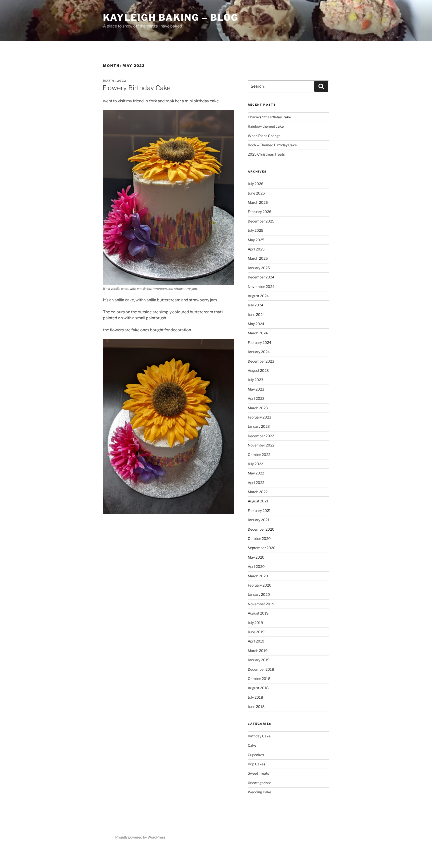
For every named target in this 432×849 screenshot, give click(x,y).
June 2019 (256, 632)
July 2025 (255, 230)
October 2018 (259, 678)
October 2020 (259, 538)
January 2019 (259, 660)
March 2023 (258, 408)
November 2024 (261, 286)
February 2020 (260, 585)
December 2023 (261, 361)
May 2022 (256, 473)
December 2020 (261, 529)
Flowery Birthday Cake (136, 88)
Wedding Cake (259, 792)
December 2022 (261, 436)
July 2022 (255, 464)
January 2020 (259, 594)
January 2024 (259, 352)
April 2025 (256, 249)
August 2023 (258, 370)
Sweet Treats (258, 773)
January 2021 (258, 520)
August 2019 (258, 613)
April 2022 (256, 482)
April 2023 (256, 398)
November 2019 (261, 604)
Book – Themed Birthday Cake (272, 145)
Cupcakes (256, 755)
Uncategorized (259, 783)
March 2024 (258, 333)
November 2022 (261, 445)
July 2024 (255, 305)
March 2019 (258, 650)
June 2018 (256, 706)
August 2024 (258, 296)
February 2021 (259, 510)
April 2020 (256, 566)
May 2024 (256, 324)
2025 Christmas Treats (266, 154)
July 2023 (255, 380)
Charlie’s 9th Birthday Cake (269, 117)
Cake (252, 745)
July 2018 (255, 697)
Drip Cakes (256, 764)
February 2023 (259, 417)
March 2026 (258, 202)
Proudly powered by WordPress (140, 837)
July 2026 (255, 184)
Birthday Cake (259, 736)
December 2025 (261, 221)
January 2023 (259, 426)
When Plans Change (264, 136)
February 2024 (259, 342)
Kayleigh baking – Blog (170, 17)
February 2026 (259, 212)
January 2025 (259, 268)
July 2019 (255, 623)
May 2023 (256, 389)
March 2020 (258, 576)
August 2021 (258, 501)
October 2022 (259, 454)
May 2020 (256, 557)
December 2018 (261, 669)
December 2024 (261, 277)
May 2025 (256, 240)
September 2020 (262, 548)
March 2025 (258, 258)
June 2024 (256, 314)
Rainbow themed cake (266, 126)
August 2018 (258, 688)
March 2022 (258, 492)
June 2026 (256, 193)
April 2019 (256, 641)
